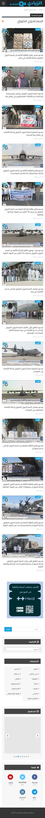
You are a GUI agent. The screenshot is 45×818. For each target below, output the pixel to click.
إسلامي (35, 693)
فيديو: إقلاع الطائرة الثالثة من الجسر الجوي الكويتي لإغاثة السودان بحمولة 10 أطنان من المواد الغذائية (23, 485)
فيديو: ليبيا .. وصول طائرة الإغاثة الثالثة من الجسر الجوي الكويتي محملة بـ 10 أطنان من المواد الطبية (23, 252)
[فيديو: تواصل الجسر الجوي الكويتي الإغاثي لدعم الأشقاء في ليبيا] (22, 274)
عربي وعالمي (33, 673)
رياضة (36, 683)
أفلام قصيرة (15, 688)
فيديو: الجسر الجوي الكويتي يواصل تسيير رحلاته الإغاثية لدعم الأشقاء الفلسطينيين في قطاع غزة (24, 95)
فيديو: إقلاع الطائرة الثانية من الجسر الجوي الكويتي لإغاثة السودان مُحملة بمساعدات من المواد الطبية (23, 524)
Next (37, 735)
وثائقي (17, 678)
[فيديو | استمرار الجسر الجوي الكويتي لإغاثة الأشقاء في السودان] (22, 354)
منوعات (35, 688)
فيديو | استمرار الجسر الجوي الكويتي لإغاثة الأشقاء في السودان (23, 370)
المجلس (16, 669)
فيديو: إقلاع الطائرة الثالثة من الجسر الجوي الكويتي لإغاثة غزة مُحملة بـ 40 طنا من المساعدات (23, 172)
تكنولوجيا (35, 678)
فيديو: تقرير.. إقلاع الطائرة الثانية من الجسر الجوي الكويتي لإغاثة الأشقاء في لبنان (24, 56)
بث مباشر (16, 673)
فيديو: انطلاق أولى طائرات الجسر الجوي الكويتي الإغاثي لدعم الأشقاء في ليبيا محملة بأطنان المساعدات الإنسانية (24, 330)
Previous (7, 735)
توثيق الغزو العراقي (13, 693)
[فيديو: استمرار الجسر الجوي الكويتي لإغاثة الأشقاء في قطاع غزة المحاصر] (22, 117)
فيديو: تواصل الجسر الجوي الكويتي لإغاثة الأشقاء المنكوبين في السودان (23, 408)
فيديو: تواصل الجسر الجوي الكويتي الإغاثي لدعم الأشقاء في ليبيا (24, 290)
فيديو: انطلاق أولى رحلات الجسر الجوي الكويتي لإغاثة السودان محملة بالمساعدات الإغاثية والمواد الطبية (23, 563)
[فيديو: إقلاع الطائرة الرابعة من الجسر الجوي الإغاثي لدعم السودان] (22, 431)
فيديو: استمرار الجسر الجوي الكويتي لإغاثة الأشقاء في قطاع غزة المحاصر (23, 133)
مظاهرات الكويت (32, 698)
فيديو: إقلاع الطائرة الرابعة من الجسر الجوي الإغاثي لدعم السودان (23, 447)
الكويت (38, 29)
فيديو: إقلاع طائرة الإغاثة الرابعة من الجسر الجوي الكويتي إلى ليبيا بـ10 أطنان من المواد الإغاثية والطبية (23, 211)
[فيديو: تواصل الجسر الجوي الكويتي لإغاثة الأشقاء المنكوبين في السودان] (22, 392)
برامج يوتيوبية (15, 683)
